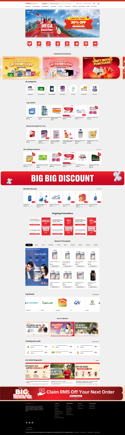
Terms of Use (57, 414)
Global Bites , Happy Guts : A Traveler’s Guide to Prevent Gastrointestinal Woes (87, 382)
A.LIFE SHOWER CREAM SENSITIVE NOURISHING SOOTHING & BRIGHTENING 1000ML (86, 345)
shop (46, 346)
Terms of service (83, 432)
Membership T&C (92, 406)
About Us (56, 406)
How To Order (68, 406)
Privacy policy (76, 432)
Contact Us (56, 408)
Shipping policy (90, 432)
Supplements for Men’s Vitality (58, 381)
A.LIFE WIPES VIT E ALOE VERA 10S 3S (62, 351)
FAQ (67, 405)
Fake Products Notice (69, 414)
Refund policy (97, 432)
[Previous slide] (1, 68)
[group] (30, 90)
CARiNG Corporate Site (58, 411)
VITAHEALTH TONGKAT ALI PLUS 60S (92, 262)
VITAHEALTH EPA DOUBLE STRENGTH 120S (79, 283)
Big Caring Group (57, 405)
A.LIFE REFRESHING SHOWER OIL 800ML (62, 345)
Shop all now (99, 149)
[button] (28, 6)
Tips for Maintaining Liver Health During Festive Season (37, 382)
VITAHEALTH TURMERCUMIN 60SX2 (67, 283)
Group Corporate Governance (59, 417)
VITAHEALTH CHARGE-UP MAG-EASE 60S (92, 283)
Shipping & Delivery (69, 409)
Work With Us (57, 409)
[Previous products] (26, 113)
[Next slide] (123, 68)
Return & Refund (68, 408)
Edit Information (80, 408)
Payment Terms (68, 411)
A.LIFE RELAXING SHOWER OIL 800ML (37, 351)
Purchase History (80, 405)
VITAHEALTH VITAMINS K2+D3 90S (55, 262)
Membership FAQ (92, 408)
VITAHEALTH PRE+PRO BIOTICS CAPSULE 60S (66, 262)
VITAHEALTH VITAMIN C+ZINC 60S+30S (55, 283)
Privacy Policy (57, 416)
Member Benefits (92, 405)
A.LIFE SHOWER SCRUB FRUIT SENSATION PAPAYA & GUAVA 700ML (86, 351)
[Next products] (98, 113)
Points (79, 406)
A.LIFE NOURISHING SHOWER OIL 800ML (37, 345)
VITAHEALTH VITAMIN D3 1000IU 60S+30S (79, 262)
